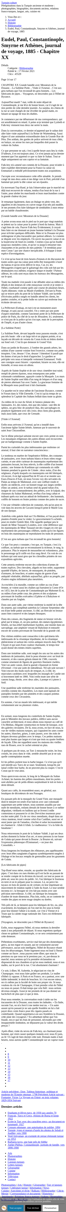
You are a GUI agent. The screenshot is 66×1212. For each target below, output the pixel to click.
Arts (10, 1153)
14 (9, 1071)
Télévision (13, 1176)
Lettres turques (15, 1164)
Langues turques (16, 1162)
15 (9, 1074)
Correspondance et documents (25, 1193)
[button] (4, 1208)
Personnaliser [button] (51, 1208)
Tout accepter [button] (15, 1208)
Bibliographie (26, 68)
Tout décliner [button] (33, 1208)
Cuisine (11, 1170)
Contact (12, 1179)
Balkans (35, 1190)
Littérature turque (19, 1187)
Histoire (12, 1159)
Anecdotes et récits (20, 1190)
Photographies (15, 1156)
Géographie (14, 1167)
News (46, 1187)
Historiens (47, 1193)
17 (9, 1080)
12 (9, 1065)
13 (9, 1068)
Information (14, 1173)
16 (9, 1077)
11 (9, 1062)
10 (9, 1060)
